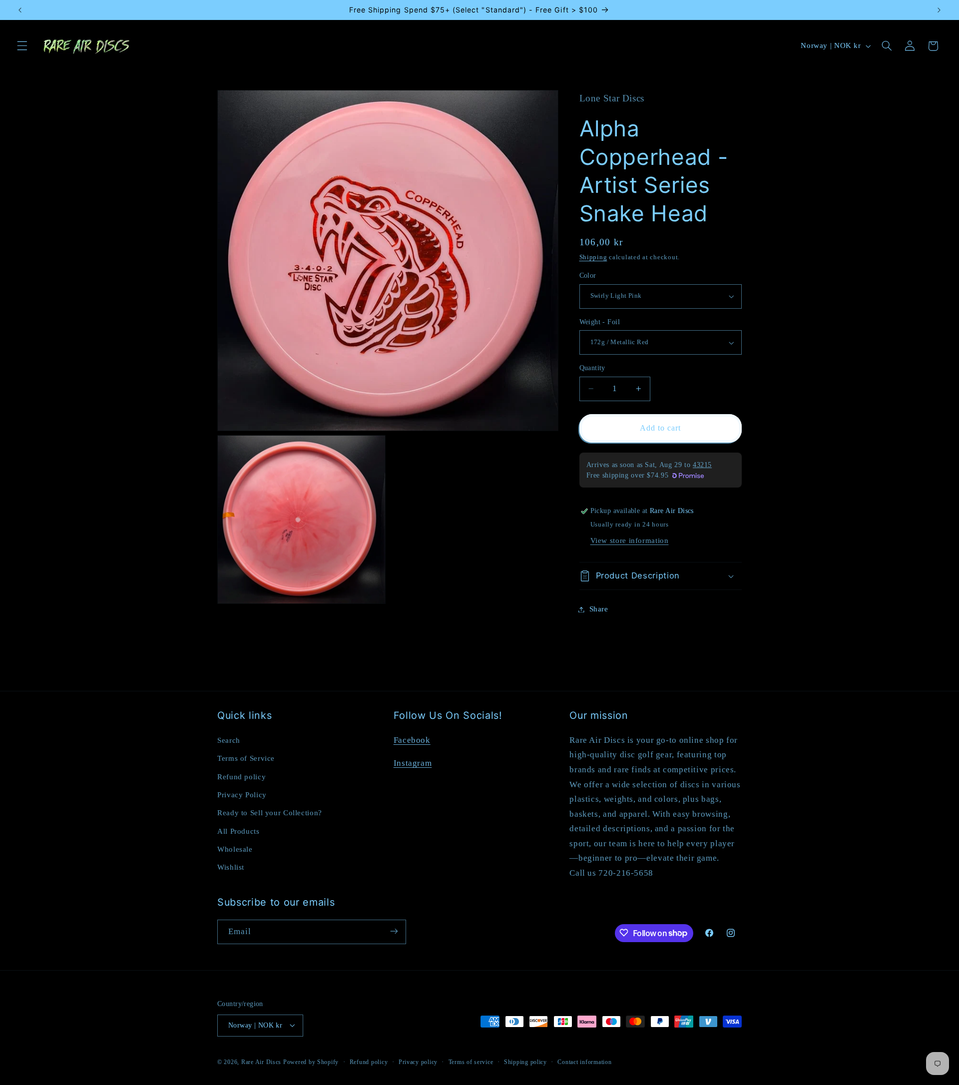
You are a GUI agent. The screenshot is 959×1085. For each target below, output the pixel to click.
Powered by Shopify (311, 1062)
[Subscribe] (394, 931)
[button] (21, 45)
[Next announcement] (939, 10)
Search (228, 740)
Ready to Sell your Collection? (269, 813)
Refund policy (241, 776)
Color (587, 275)
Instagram (413, 762)
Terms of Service (246, 758)
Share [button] (598, 609)
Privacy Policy (242, 794)
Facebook (412, 739)
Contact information (584, 1062)
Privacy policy (418, 1062)
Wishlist (230, 867)
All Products (238, 831)
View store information (629, 540)
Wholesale (235, 849)
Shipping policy (525, 1062)
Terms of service (471, 1062)
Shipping (593, 257)
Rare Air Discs (261, 1062)
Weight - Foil (599, 322)
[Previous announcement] (20, 10)
